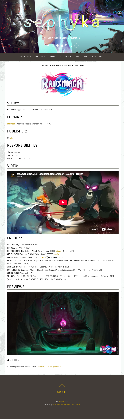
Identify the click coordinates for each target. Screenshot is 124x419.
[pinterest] (57, 45)
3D (59, 56)
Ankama (12, 138)
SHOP (93, 56)
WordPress (56, 405)
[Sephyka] (62, 30)
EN (51, 367)
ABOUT (67, 56)
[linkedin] (62, 45)
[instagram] (53, 45)
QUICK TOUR (81, 56)
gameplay (57, 367)
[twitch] (66, 45)
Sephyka (61, 402)
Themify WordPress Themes (70, 405)
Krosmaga (11, 124)
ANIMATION (39, 56)
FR (48, 367)
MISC (101, 56)
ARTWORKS (25, 56)
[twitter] (48, 45)
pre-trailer (42, 367)
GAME (52, 56)
